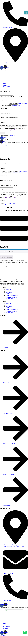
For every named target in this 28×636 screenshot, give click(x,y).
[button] (26, 12)
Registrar (2, 132)
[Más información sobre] (14, 75)
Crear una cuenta (16, 105)
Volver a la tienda (6, 257)
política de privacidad (10, 130)
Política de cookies (11, 294)
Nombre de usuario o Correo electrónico (11, 96)
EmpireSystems (5, 608)
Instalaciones (6, 86)
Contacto (5, 88)
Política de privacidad (12, 295)
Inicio (4, 83)
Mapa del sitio (9, 298)
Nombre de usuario (6, 113)
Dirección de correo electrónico (9, 117)
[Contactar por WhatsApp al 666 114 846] (25, 632)
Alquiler (5, 85)
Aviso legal (9, 292)
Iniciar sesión (12, 135)
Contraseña (3, 101)
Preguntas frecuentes (11, 297)
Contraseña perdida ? (23, 103)
